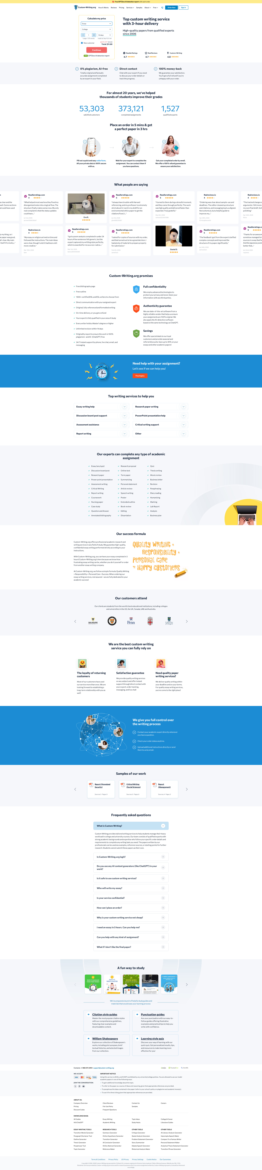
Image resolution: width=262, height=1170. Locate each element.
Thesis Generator (80, 1142)
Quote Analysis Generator (141, 1136)
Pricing (121, 7)
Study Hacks (136, 1122)
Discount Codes (79, 1110)
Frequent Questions (110, 1110)
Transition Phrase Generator (171, 1149)
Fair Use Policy (108, 1106)
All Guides (77, 1119)
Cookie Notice (151, 1159)
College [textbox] (85, 29)
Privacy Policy (113, 1159)
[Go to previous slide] (75, 621)
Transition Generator (110, 1139)
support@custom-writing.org (103, 1068)
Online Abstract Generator (112, 1146)
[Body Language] (169, 984)
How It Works (103, 7)
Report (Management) (164, 785)
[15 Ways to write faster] (112, 984)
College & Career (167, 1119)
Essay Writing (107, 1119)
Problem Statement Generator (142, 1139)
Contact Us (136, 1103)
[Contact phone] (162, 8)
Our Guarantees (165, 1159)
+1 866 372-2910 (87, 1068)
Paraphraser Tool (80, 1146)
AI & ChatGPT (78, 1122)
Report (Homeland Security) (102, 785)
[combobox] (96, 24)
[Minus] (83, 35)
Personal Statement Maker (170, 1142)
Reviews (114, 7)
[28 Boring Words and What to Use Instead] (131, 984)
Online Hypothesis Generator (113, 1136)
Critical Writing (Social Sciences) (133, 785)
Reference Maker (109, 1149)
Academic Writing (109, 1122)
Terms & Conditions (98, 1159)
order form (101, 160)
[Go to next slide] (186, 621)
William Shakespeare (105, 1038)
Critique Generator (138, 1133)
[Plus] (94, 35)
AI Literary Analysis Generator (171, 1133)
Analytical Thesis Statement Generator (174, 1146)
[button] (171, 8)
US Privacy (125, 1159)
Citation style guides (104, 1014)
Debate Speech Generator (141, 1146)
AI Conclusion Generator (111, 1142)
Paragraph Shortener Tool (83, 1136)
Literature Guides (167, 1122)
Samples (139, 7)
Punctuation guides (153, 1014)
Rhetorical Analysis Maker (141, 1149)
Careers (163, 1103)
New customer (89, 43)
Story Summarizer (138, 1142)
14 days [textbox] (101, 35)
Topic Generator (79, 1149)
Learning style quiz (152, 1038)
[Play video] (66, 204)
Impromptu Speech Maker (170, 1136)
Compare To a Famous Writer (171, 1139)
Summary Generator (110, 1133)
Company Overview (81, 1103)
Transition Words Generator (83, 1133)
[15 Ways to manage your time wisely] (93, 984)
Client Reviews (108, 1103)
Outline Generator (80, 1139)
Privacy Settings (137, 1159)
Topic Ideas (136, 1119)
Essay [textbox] (84, 24)
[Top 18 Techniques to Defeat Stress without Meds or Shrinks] (150, 984)
